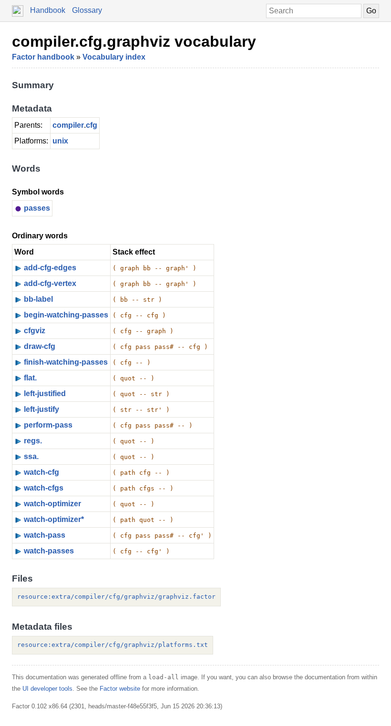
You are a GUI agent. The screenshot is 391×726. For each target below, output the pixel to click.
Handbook (47, 10)
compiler (68, 125)
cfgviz (34, 331)
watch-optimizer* (54, 519)
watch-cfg (41, 472)
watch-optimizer (52, 504)
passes (37, 208)
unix (60, 141)
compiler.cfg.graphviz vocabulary (134, 41)
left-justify (41, 409)
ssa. (31, 456)
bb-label (38, 299)
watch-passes (49, 551)
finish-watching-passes (66, 362)
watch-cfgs (43, 488)
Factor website (120, 688)
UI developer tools (47, 688)
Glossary (87, 10)
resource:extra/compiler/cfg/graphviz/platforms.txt (112, 644)
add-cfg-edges (50, 268)
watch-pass (44, 535)
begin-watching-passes (66, 315)
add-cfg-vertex (50, 283)
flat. (30, 378)
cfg (91, 125)
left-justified (45, 393)
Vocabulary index (113, 57)
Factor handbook (43, 57)
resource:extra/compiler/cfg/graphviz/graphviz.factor (116, 596)
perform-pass (48, 425)
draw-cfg (39, 346)
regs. (33, 441)
